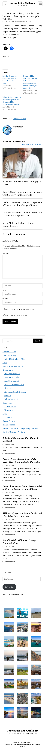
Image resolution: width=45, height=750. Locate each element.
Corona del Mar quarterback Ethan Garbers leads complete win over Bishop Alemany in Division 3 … (30, 82)
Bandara (7, 395)
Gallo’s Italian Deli (12, 399)
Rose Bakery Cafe (11, 377)
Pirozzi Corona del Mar (14, 384)
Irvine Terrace (9, 424)
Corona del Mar (9, 351)
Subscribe (9, 587)
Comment (6, 253)
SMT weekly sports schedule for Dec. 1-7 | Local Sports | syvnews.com (22, 514)
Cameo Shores (9, 421)
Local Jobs (7, 413)
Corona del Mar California (22, 3)
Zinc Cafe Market (11, 381)
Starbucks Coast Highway (15, 392)
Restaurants (8, 370)
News (5, 362)
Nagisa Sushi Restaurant (13, 366)
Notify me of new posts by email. (16, 315)
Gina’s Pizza (9, 388)
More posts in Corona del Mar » (32, 144)
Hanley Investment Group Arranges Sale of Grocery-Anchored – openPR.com (22, 487)
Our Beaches (8, 402)
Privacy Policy (10, 355)
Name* (5, 282)
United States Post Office (15, 359)
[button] (9, 613)
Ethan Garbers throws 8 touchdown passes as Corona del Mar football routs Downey (12, 101)
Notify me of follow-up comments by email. (19, 309)
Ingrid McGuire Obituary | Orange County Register (19, 542)
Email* (5, 290)
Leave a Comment (9, 453)
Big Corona (9, 410)
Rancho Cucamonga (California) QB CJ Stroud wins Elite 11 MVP (10, 79)
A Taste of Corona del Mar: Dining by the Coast (21, 439)
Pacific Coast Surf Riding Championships (20, 428)
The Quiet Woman (12, 373)
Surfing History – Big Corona (15, 432)
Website (5, 299)
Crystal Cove (8, 417)
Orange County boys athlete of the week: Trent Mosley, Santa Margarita (21, 460)
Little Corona (10, 406)
